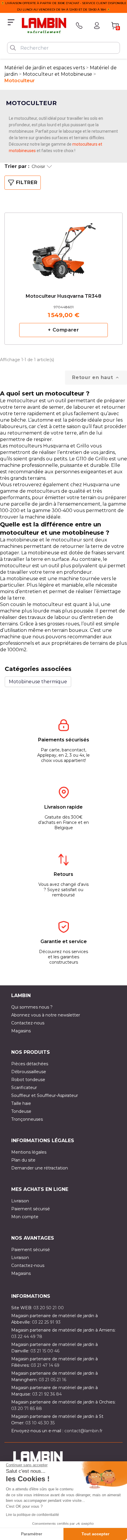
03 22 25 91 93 (46, 1322)
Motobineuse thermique (38, 681)
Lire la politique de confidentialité (32, 1515)
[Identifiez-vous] (97, 26)
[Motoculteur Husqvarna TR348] (63, 246)
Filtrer (26, 182)
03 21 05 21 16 (52, 1379)
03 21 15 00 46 (44, 1351)
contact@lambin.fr (83, 1430)
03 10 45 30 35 (40, 1422)
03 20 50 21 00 (48, 1307)
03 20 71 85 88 (26, 1408)
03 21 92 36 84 (47, 1394)
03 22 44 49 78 (26, 1336)
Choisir (38, 166)
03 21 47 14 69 (45, 1365)
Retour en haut (96, 378)
